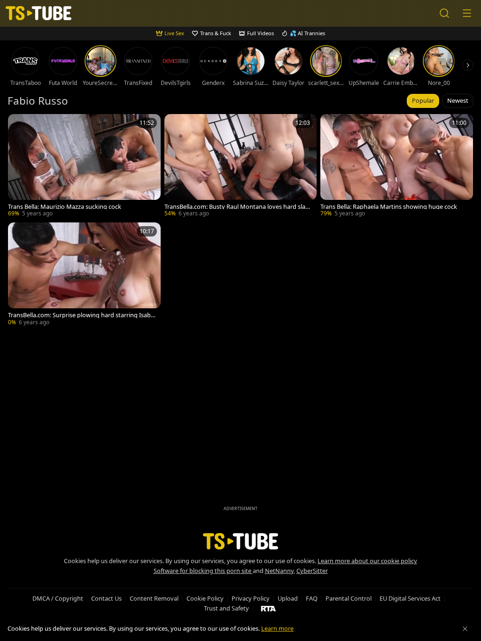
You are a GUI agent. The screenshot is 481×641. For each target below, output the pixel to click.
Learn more (277, 628)
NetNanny (279, 570)
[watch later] (19, 125)
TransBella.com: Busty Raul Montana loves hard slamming (237, 207)
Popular (423, 100)
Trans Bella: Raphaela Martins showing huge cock (388, 207)
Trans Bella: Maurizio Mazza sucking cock (64, 207)
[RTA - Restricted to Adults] (268, 608)
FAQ (312, 598)
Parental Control (349, 598)
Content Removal (154, 598)
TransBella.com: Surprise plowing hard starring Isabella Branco (81, 315)
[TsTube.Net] (38, 13)
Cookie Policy (205, 598)
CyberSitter (312, 570)
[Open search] (444, 13)
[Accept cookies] (465, 628)
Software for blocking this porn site (203, 570)
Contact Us (106, 598)
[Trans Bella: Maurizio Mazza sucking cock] (84, 166)
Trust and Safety (226, 608)
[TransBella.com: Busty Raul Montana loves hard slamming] (240, 166)
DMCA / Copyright (57, 598)
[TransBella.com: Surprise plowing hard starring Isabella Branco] (84, 274)
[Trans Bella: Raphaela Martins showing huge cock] (396, 166)
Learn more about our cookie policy (367, 561)
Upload (288, 598)
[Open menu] (466, 13)
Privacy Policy (251, 598)
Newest (457, 100)
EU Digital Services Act (410, 598)
